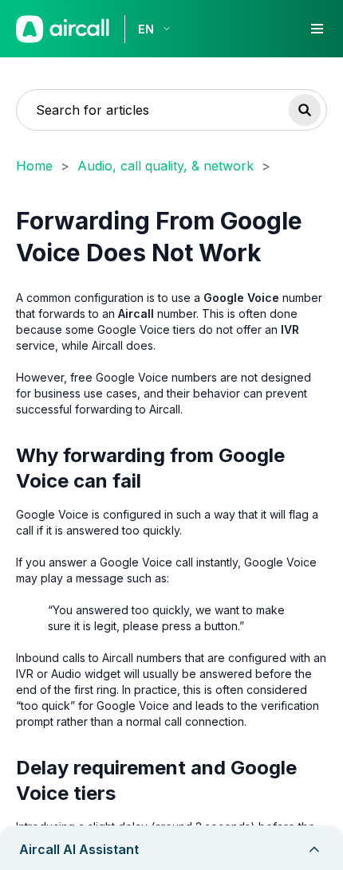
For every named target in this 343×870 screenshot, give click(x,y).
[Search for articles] (305, 110)
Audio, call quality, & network (165, 165)
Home (34, 165)
